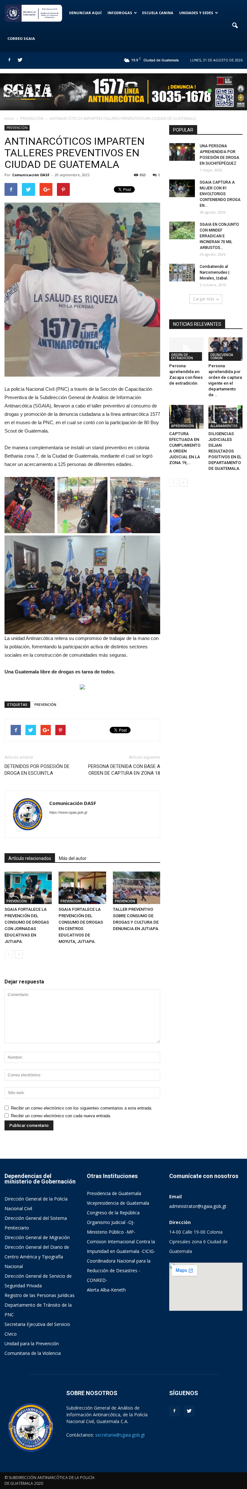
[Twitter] (20, 60)
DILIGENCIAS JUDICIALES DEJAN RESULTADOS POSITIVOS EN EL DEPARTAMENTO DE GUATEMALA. (225, 451)
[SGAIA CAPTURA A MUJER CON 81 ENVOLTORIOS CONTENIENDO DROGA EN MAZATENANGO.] (182, 188)
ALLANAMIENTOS (224, 426)
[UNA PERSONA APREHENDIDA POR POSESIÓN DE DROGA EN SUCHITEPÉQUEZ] (182, 152)
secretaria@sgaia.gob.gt (120, 1435)
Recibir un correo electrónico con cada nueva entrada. (61, 1115)
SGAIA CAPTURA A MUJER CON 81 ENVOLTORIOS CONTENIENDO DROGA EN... (220, 194)
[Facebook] (9, 60)
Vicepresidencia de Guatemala (118, 1203)
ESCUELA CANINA (157, 12)
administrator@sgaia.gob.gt (197, 1206)
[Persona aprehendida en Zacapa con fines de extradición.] (186, 349)
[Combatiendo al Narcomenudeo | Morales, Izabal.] (182, 272)
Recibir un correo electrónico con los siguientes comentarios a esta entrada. (81, 1108)
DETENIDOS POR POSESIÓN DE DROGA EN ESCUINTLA (37, 769)
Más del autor (73, 858)
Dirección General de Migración (37, 1237)
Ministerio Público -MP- (111, 1232)
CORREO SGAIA (21, 38)
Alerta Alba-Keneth (106, 1290)
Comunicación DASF (31, 174)
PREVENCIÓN (17, 127)
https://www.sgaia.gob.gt (68, 812)
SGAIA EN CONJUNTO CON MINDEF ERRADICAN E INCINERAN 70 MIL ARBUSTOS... (219, 236)
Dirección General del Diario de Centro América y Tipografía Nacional (37, 1256)
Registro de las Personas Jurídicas (40, 1295)
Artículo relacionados (29, 858)
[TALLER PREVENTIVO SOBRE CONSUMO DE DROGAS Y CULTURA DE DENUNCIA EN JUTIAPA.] (136, 888)
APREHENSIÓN (182, 426)
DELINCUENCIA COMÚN (221, 356)
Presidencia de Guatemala (114, 1193)
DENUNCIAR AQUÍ (85, 12)
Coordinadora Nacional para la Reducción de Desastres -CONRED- (119, 1270)
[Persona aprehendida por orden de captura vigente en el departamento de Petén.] (225, 349)
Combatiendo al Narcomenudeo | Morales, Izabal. (214, 272)
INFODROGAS (119, 12)
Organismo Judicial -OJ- (111, 1222)
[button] (234, 25)
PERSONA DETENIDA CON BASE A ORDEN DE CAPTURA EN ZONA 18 (124, 769)
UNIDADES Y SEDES (196, 12)
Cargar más (203, 299)
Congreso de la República (113, 1213)
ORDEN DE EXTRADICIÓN (182, 356)
